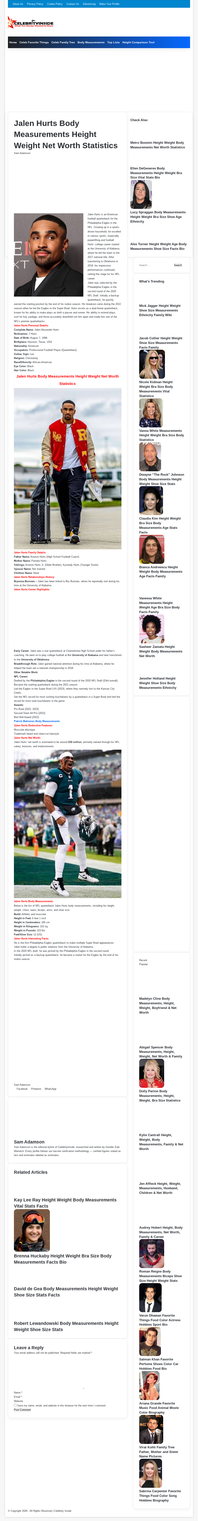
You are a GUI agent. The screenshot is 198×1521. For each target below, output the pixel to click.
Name (18, 1392)
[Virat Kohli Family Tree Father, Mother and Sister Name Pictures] (151, 1443)
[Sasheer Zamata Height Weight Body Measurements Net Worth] (151, 642)
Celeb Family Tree (63, 42)
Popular (143, 964)
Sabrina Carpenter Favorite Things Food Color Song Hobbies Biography (160, 1495)
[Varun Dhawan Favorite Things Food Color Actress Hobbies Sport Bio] (150, 1311)
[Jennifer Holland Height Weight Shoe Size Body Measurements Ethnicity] (151, 674)
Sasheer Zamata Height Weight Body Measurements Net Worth (160, 651)
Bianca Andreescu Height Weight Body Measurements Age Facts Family (160, 571)
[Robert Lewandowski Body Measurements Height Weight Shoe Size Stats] (32, 1318)
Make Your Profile (109, 4)
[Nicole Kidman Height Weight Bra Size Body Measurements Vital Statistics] (152, 377)
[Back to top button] (6, 1514)
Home (13, 42)
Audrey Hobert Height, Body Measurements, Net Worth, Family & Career (161, 1232)
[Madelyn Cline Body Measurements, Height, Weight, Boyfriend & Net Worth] (160, 994)
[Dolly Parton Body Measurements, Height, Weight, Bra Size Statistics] (151, 1086)
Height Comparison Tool (138, 42)
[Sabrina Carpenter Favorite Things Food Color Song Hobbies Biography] (150, 1486)
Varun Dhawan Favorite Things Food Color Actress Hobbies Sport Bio (159, 1320)
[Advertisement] (99, 79)
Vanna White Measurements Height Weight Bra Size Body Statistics (161, 435)
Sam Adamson (22, 153)
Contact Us (73, 4)
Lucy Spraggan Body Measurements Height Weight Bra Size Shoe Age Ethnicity (158, 216)
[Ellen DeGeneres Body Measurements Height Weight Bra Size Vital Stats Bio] (141, 164)
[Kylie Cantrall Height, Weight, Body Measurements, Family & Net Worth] (160, 1130)
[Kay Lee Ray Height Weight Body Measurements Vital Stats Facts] (32, 1194)
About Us (18, 4)
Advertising (89, 4)
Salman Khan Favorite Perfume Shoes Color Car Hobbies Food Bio (158, 1364)
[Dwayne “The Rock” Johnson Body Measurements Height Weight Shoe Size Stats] (150, 470)
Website (18, 1401)
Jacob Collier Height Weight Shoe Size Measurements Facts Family (160, 342)
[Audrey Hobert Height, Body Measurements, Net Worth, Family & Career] (160, 1223)
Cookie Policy (55, 4)
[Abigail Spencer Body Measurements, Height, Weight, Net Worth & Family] (160, 1043)
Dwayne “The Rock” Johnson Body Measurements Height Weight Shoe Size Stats (161, 479)
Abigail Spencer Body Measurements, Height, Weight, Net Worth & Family (160, 1051)
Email (18, 1396)
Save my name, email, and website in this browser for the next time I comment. (61, 1405)
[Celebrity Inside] (30, 22)
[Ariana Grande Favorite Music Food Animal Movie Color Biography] (149, 1399)
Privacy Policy (35, 4)
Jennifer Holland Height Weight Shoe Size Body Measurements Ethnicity (157, 683)
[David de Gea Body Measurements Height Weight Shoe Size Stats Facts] (31, 1283)
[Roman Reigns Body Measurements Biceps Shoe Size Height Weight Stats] (151, 1267)
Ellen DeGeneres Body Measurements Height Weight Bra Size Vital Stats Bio (156, 173)
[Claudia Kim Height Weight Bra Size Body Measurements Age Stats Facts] (151, 514)
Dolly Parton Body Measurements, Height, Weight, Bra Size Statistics (159, 1095)
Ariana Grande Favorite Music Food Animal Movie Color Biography (159, 1408)
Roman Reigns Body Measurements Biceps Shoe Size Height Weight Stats (160, 1276)
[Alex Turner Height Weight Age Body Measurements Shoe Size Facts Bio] (142, 239)
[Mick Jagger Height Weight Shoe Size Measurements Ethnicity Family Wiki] (152, 301)
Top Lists (113, 42)
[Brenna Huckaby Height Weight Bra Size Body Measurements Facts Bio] (32, 1250)
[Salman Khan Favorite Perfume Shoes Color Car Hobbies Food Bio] (150, 1355)
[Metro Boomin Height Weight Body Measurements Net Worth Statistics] (142, 138)
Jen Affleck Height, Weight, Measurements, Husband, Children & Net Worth (160, 1188)
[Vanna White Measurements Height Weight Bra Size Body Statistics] (151, 426)
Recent (143, 960)
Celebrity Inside (62, 1510)
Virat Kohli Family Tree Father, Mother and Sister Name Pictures (158, 1451)
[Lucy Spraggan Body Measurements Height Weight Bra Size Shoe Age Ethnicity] (141, 208)
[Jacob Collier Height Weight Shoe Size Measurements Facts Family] (152, 334)
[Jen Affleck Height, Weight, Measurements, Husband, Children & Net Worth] (160, 1179)
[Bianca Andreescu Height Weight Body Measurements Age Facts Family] (151, 562)
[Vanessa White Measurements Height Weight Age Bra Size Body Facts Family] (151, 594)
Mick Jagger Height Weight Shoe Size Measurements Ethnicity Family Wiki (160, 310)
